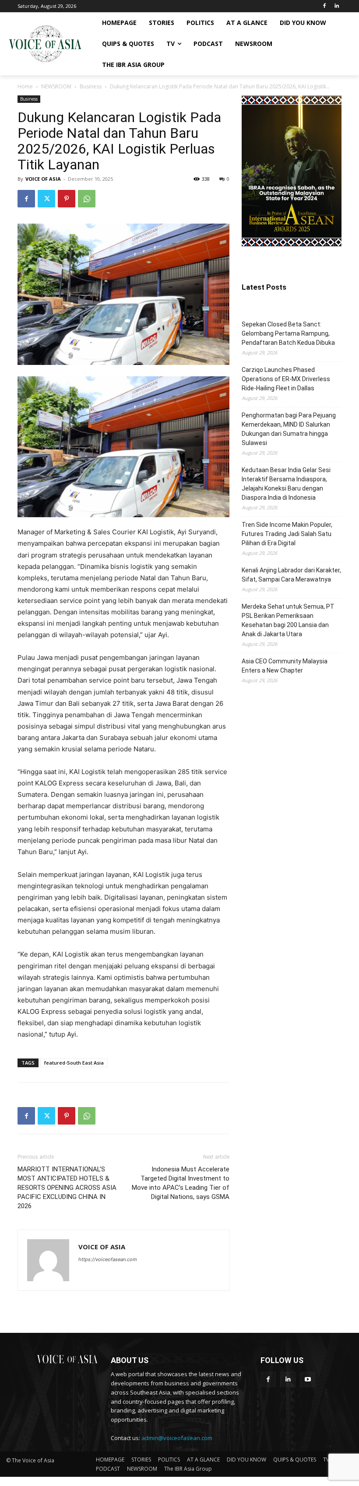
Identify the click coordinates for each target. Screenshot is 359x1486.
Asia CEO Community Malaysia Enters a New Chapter (284, 666)
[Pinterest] (66, 198)
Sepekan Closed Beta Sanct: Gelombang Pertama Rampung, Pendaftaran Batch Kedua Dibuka (288, 333)
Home (25, 86)
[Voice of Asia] (45, 43)
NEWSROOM (56, 86)
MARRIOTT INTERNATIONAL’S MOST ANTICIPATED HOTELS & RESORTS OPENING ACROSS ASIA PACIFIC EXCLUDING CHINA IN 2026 (67, 1187)
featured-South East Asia (74, 1062)
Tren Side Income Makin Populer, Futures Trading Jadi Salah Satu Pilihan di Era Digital (287, 534)
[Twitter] (46, 198)
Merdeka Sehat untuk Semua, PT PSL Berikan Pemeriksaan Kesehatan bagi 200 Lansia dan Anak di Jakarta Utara (288, 620)
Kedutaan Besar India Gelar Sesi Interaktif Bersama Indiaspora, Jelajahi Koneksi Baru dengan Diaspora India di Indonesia (286, 483)
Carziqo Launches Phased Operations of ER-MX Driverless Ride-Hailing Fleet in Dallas (286, 379)
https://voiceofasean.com (107, 1259)
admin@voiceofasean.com (176, 1438)
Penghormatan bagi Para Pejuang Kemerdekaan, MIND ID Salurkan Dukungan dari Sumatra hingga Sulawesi (289, 429)
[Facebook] (324, 6)
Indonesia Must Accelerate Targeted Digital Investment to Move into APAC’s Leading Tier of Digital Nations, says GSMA (180, 1183)
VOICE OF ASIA (43, 178)
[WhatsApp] (86, 198)
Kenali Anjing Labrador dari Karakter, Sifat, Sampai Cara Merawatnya (291, 575)
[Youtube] (307, 1379)
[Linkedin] (336, 6)
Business (91, 86)
